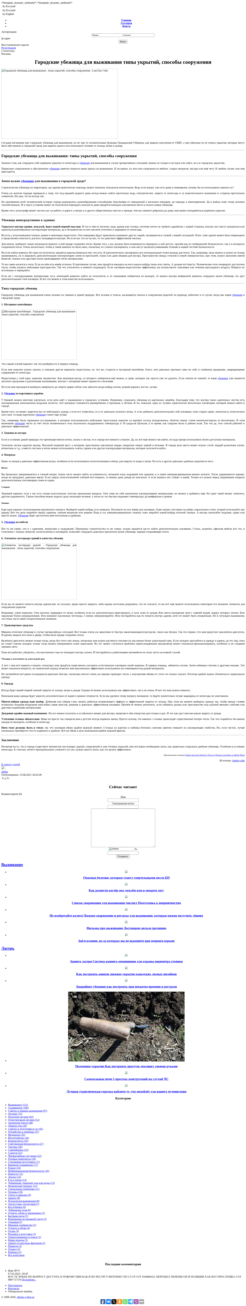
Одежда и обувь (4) (19, 1228)
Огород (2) (14, 1249)
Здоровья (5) (15, 1222)
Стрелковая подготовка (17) (24, 1162)
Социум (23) (15, 1152)
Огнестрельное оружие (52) (23, 1119)
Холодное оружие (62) (20, 1116)
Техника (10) (15, 1192)
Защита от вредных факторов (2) (26, 1243)
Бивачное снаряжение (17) (23, 1165)
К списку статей (10, 764)
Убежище (9, 393)
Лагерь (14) (14, 1177)
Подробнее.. (28, 1279)
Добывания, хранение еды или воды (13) (31, 1183)
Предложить (15, 1285)
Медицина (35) (16, 1134)
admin (4, 771)
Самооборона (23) (18, 1149)
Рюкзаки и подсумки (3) (22, 1234)
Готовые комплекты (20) (22, 1159)
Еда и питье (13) (17, 1180)
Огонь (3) (13, 1231)
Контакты (13, 1288)
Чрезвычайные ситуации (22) (25, 1156)
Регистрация (8, 47)
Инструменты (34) (18, 1137)
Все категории (16, 1255)
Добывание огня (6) (19, 1210)
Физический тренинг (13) (22, 1186)
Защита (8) (14, 1198)
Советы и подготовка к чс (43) (25, 1128)
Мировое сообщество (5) (22, 1225)
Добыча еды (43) (17, 1125)
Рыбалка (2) (14, 1252)
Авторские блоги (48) (20, 1122)
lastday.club (238, 760)
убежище (84, 163)
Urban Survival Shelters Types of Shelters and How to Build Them (215, 755)
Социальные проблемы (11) (23, 1189)
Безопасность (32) (18, 1140)
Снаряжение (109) (18, 1107)
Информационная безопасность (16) (28, 1171)
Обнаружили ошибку (20, 1291)
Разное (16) (14, 1168)
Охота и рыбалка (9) (19, 1195)
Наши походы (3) (18, 1240)
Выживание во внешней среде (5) (27, 1219)
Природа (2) (15, 1246)
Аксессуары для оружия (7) (23, 1204)
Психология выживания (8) (23, 1201)
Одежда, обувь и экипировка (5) (26, 1213)
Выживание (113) (18, 1104)
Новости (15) (15, 1174)
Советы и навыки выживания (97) (27, 1110)
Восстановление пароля (15, 44)
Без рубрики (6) (17, 1207)
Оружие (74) (15, 1113)
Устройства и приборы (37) (23, 1131)
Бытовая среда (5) (18, 1216)
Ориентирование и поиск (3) (24, 1237)
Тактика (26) (15, 1146)
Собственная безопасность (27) (26, 1143)
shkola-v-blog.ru (25, 1297)
